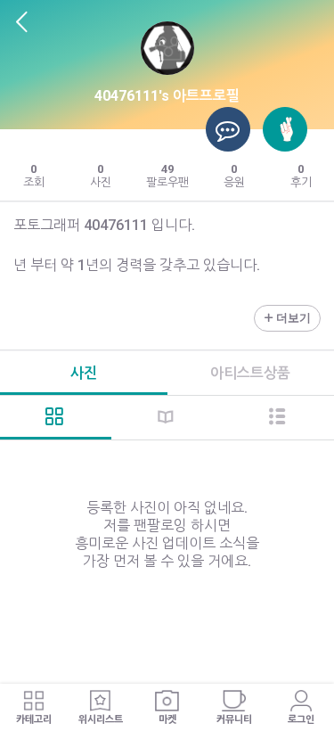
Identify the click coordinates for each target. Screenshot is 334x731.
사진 (83, 373)
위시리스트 (100, 720)
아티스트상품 (250, 373)
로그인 (301, 720)
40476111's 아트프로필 (167, 95)
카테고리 (34, 720)
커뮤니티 (234, 720)
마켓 (167, 720)
